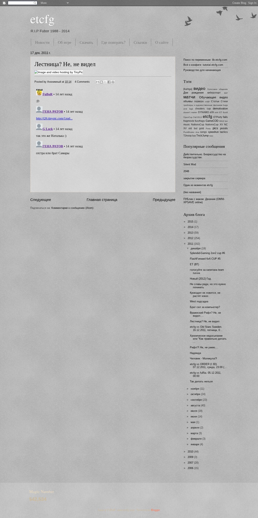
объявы (187, 101)
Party (208, 128)
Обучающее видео (213, 97)
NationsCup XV (214, 124)
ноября (195, 388)
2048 (186, 171)
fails (225, 117)
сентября (197, 399)
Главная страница (102, 200)
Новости (42, 42)
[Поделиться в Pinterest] (113, 82)
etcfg (42, 18)
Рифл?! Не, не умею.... (204, 347)
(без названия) (192, 192)
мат (226, 93)
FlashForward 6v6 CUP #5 (205, 258)
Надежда (195, 353)
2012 (191, 238)
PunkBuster (188, 132)
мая (193, 422)
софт (207, 101)
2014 (191, 227)
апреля (195, 427)
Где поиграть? (113, 42)
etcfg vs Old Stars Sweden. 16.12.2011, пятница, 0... (206, 328)
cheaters (200, 108)
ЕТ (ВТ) (194, 264)
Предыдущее (164, 200)
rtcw (197, 132)
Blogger (155, 510)
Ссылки (140, 42)
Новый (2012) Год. (201, 278)
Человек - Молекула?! (203, 358)
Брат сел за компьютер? (205, 307)
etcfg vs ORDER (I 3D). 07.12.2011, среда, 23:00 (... (208, 366)
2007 (191, 462)
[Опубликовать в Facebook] (109, 82)
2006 (191, 468)
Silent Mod (189, 164)
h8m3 (221, 121)
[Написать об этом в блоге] (101, 82)
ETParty (217, 117)
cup (209, 108)
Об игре (64, 42)
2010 (191, 451)
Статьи (215, 101)
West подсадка (199, 301)
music (186, 124)
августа (196, 405)
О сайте (162, 42)
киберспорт (214, 93)
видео (199, 88)
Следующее (40, 200)
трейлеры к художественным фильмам (202, 105)
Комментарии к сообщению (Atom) (72, 207)
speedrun (213, 131)
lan (226, 121)
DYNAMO (203, 112)
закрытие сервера (194, 178)
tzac (211, 136)
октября (196, 394)
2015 (191, 221)
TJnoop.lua (189, 135)
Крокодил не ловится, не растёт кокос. (205, 294)
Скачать (86, 42)
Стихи (224, 101)
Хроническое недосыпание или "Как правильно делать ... (208, 338)
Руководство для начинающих (202, 70)
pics (215, 128)
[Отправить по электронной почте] (98, 82)
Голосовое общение (217, 89)
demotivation (220, 108)
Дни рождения (193, 92)
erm (216, 112)
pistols (224, 128)
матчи (189, 97)
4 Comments (82, 81)
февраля (196, 438)
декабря (196, 248)
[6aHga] (187, 89)
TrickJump (202, 135)
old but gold (196, 128)
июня (194, 416)
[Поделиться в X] (105, 82)
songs (203, 132)
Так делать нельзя (201, 381)
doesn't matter (190, 112)
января (195, 444)
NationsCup (197, 124)
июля (194, 410)
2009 (191, 457)
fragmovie (188, 121)
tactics (224, 131)
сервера (199, 101)
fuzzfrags (200, 121)
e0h (212, 112)
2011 (191, 243)
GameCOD (212, 120)
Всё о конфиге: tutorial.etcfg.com (203, 64)
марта (195, 433)
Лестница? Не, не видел (65, 64)
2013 (191, 232)
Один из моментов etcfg (198, 185)
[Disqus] (102, 137)
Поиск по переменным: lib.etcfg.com (205, 59)
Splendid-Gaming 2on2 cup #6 (207, 253)
